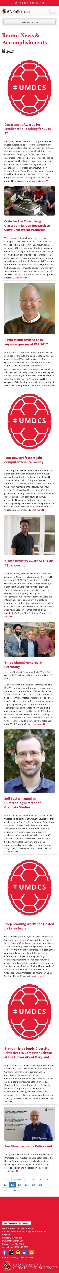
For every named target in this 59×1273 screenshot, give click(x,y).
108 (33, 1184)
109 (40, 1184)
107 (26, 1184)
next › (6, 1190)
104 (5, 1184)
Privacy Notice (26, 1257)
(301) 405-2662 (21, 1246)
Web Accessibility (10, 1257)
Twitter (11, 1252)
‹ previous (18, 1179)
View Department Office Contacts (16, 1223)
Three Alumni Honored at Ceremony (23, 664)
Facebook (4, 1252)
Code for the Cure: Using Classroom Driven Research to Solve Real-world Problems (27, 225)
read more (41, 180)
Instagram (18, 1252)
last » (15, 1190)
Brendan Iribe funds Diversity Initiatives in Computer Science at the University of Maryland (28, 1052)
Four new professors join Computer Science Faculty (24, 459)
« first (7, 1179)
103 (48, 1179)
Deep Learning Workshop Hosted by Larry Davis (29, 926)
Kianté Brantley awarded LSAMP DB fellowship (28, 563)
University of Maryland (29, 3)
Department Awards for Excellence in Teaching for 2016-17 (28, 128)
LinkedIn (24, 1252)
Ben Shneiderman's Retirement (28, 1146)
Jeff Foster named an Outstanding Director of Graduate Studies (22, 802)
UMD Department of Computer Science (24, 11)
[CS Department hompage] (29, 1265)
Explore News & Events (29, 22)
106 (19, 1184)
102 (41, 1179)
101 (34, 1179)
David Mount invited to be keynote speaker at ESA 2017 (26, 342)
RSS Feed (31, 1252)
